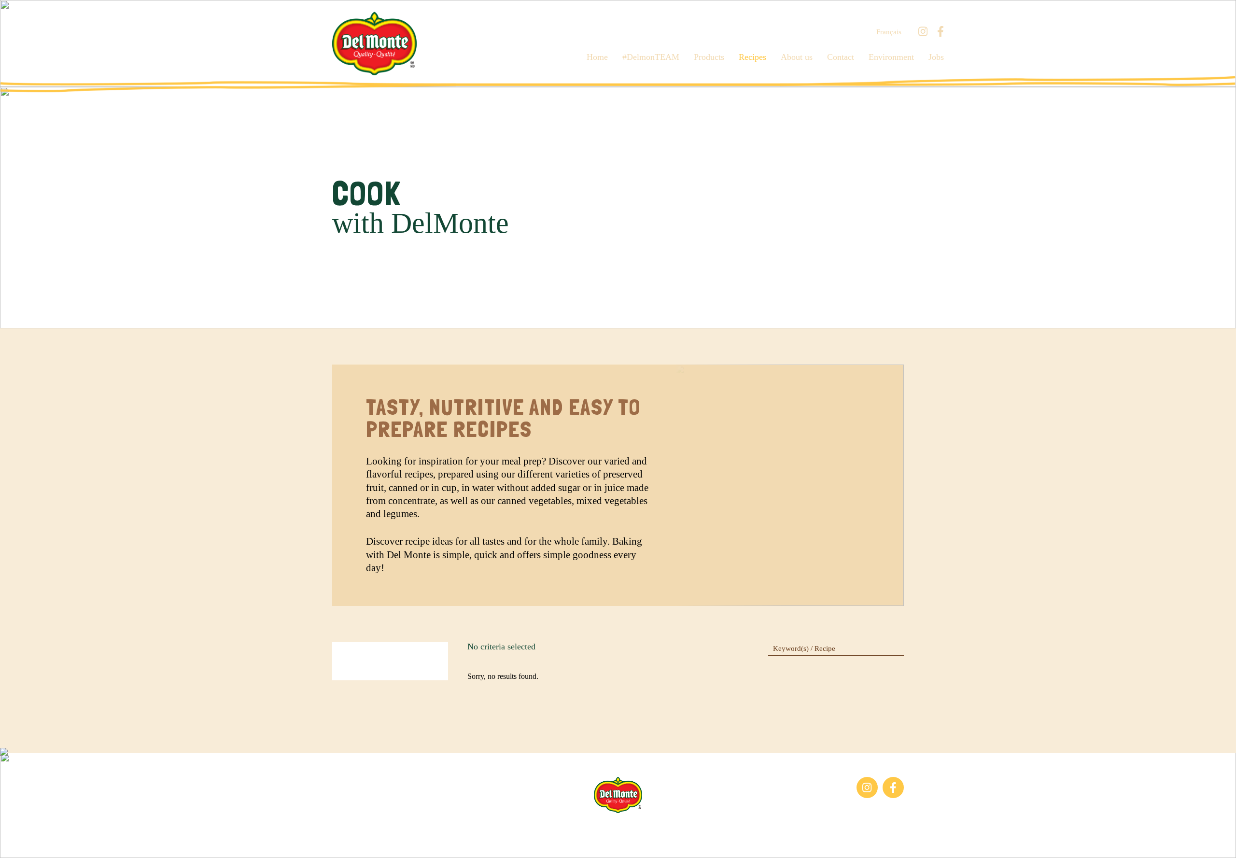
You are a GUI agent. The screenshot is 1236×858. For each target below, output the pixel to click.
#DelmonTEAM (650, 57)
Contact (840, 57)
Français (888, 32)
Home (597, 57)
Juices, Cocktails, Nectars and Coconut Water (377, 803)
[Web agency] (16, 842)
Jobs (936, 57)
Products (709, 57)
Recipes (752, 57)
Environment (891, 57)
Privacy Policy (723, 828)
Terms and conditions (657, 828)
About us (797, 57)
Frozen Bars (350, 781)
